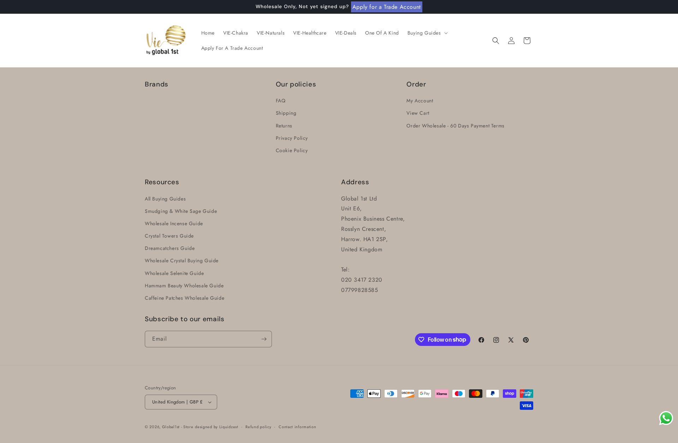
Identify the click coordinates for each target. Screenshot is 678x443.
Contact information (297, 427)
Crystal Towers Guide (169, 235)
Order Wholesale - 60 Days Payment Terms (455, 125)
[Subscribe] (264, 339)
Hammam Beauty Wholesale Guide (184, 285)
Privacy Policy (292, 138)
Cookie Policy (292, 150)
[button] (427, 32)
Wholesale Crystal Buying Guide (182, 260)
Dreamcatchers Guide (170, 248)
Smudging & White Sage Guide (181, 211)
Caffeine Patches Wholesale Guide (184, 297)
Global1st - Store (178, 427)
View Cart (417, 112)
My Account (419, 100)
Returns (284, 125)
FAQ (281, 100)
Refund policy (258, 427)
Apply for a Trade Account (386, 7)
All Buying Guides (165, 198)
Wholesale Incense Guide (174, 223)
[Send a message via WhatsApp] (666, 418)
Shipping (286, 112)
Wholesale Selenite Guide (174, 273)
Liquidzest (228, 427)
